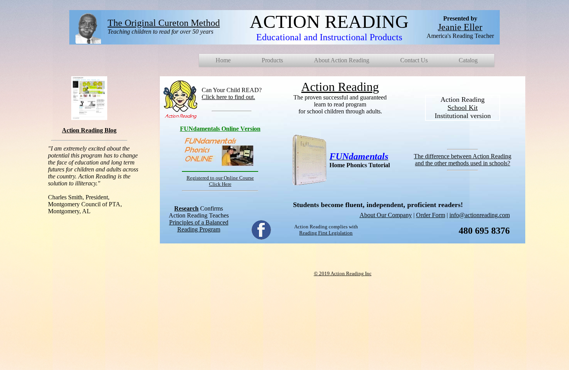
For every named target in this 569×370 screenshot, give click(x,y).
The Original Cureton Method (164, 23)
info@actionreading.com (479, 215)
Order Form (430, 215)
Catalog (468, 60)
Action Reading (340, 87)
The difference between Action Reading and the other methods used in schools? (462, 159)
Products (272, 60)
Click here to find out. (228, 97)
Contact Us (414, 60)
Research (186, 208)
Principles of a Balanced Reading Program (198, 226)
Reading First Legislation (326, 233)
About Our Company (386, 215)
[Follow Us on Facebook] (261, 238)
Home (223, 60)
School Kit (462, 107)
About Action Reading (341, 60)
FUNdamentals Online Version (220, 128)
